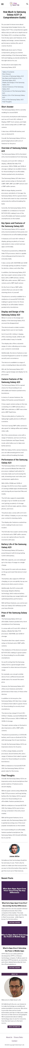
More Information (14, 1026)
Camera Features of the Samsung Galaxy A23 (12, 88)
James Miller (14, 856)
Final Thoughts (7, 101)
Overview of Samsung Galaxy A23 (13, 76)
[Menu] (2, 4)
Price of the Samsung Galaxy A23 (12, 99)
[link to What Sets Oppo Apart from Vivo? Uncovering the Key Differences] (14, 890)
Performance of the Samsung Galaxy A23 (14, 92)
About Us (9, 1037)
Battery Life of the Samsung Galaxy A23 (13, 96)
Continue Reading (14, 922)
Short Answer (6, 74)
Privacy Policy (18, 1037)
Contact (14, 1041)
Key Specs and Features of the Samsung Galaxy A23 (12, 79)
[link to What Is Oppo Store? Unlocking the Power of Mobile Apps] (14, 935)
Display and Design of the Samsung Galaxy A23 (13, 83)
